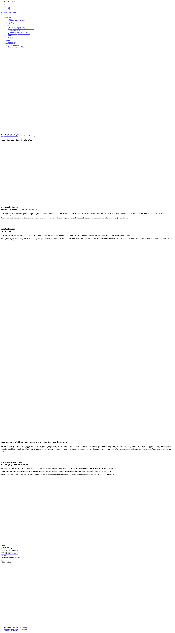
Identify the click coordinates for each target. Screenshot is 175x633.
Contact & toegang (13, 45)
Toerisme (7, 40)
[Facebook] (1, 545)
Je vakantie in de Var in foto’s (16, 20)
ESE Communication (22, 627)
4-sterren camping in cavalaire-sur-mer (19, 34)
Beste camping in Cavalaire (16, 47)
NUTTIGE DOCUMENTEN (9, 554)
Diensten (6, 25)
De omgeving (12, 42)
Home (10, 19)
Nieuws (10, 22)
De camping (7, 17)
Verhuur (10, 37)
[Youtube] (4, 545)
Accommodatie (8, 35)
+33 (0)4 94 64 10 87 (7, 547)
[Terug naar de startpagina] (23, 132)
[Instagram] (2, 545)
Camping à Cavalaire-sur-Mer (9, 136)
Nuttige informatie (9, 43)
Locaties (10, 39)
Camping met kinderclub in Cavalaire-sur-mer (21, 29)
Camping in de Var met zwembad (17, 27)
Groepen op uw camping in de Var (18, 32)
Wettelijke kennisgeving (11, 630)
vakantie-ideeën (12, 24)
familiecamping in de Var (15, 30)
